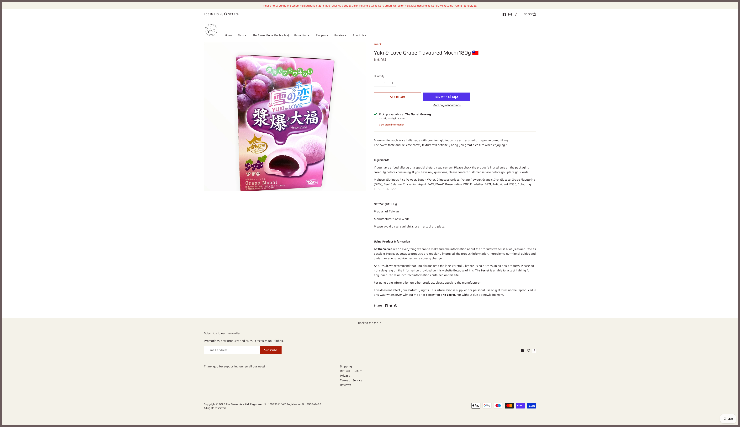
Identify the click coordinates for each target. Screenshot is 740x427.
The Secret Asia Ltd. (238, 404)
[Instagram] (510, 14)
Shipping (346, 366)
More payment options (447, 105)
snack (378, 44)
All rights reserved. (215, 408)
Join (219, 14)
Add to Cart (397, 96)
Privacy (345, 375)
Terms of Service (351, 380)
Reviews (345, 385)
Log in (208, 14)
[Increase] (392, 83)
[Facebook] (504, 14)
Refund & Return (351, 371)
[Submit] (225, 14)
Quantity (379, 76)
